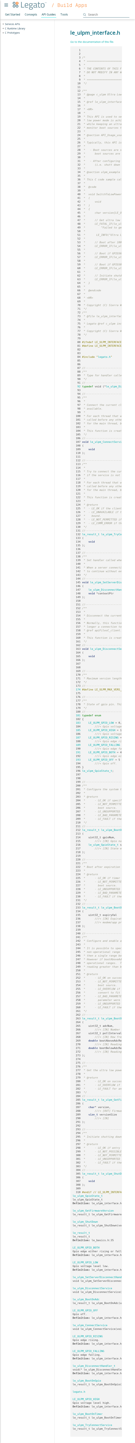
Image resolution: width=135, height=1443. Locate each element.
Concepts (31, 14)
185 (77, 730)
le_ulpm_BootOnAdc (114, 1018)
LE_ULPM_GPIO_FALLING (104, 745)
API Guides (49, 14)
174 (77, 689)
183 (77, 722)
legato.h (104, 357)
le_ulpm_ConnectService (107, 442)
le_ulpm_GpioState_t (97, 770)
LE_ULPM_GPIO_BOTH (101, 752)
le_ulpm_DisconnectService (110, 648)
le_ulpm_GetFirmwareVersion (93, 1210)
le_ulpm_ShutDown (113, 1173)
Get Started (12, 14)
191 (77, 752)
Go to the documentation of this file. (92, 41)
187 (77, 737)
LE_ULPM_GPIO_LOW (101, 722)
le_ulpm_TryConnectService (92, 1425)
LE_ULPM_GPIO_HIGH (101, 730)
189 (77, 745)
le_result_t (90, 534)
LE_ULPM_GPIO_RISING (103, 737)
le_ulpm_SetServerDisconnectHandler (99, 1277)
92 (77, 386)
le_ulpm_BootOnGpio (115, 830)
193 (77, 759)
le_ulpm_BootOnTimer (116, 907)
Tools (64, 14)
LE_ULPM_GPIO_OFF (101, 759)
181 (77, 715)
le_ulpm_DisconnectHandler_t (109, 589)
